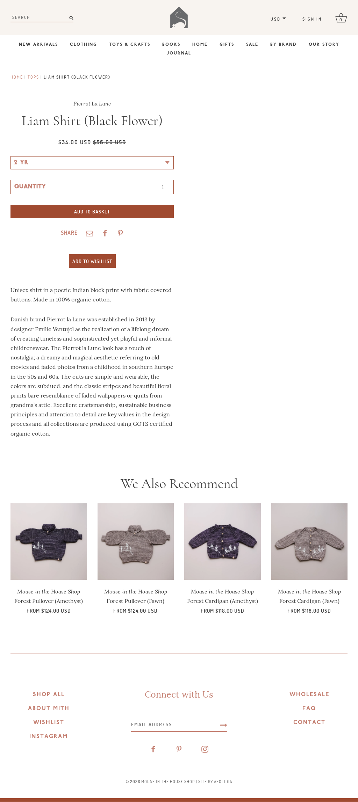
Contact (309, 723)
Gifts (227, 45)
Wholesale (309, 695)
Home (200, 45)
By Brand (283, 45)
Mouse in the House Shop (168, 781)
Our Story (324, 45)
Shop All (49, 695)
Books (171, 45)
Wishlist (48, 723)
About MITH (49, 709)
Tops (33, 77)
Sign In (312, 19)
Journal (179, 53)
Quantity (30, 187)
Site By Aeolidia (215, 781)
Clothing (83, 45)
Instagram (48, 736)
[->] (223, 724)
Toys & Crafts (129, 45)
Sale (252, 45)
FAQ (309, 709)
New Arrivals (38, 45)
